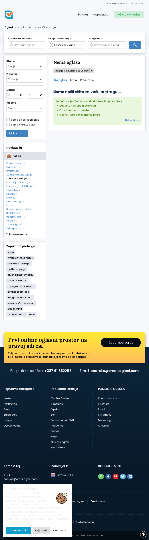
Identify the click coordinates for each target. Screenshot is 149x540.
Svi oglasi (60, 80)
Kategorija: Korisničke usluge (72, 70)
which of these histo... (20, 258)
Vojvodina (57, 404)
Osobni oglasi (12, 425)
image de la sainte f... (20, 297)
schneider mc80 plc (19, 263)
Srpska (55, 409)
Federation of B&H (62, 420)
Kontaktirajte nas (117, 3)
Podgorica (57, 425)
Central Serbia (60, 398)
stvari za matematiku (20, 275)
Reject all (41, 530)
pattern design (16, 269)
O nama (103, 425)
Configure (59, 530)
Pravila (102, 409)
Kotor (54, 436)
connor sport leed (18, 292)
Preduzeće (87, 80)
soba (11, 252)
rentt (32, 314)
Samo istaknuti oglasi (23, 124)
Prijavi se (103, 404)
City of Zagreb (60, 442)
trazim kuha (15, 308)
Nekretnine (10, 404)
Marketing (104, 420)
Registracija (100, 14)
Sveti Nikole (58, 447)
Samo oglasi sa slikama (25, 119)
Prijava (83, 14)
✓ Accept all (19, 530)
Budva (55, 431)
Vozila (7, 398)
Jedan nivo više (18, 234)
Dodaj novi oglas (120, 342)
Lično (73, 80)
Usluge (8, 420)
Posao (7, 409)
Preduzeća (137, 3)
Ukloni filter (132, 120)
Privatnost (104, 414)
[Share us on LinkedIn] (130, 476)
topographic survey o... (21, 286)
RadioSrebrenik (85, 522)
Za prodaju (10, 414)
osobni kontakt (17, 314)
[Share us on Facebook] (108, 476)
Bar (53, 414)
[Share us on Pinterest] (115, 476)
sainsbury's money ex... (21, 303)
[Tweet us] (123, 476)
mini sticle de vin (17, 280)
